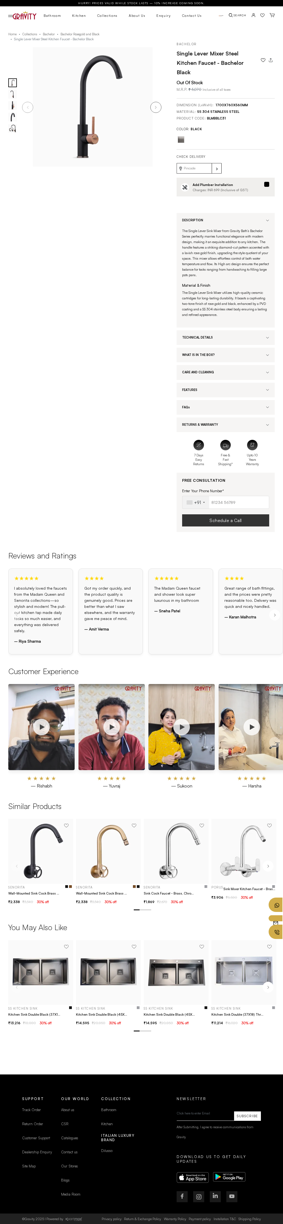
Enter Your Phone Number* (203, 491)
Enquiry (163, 16)
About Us (137, 16)
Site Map (29, 1166)
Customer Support (36, 1138)
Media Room (70, 1194)
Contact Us (192, 16)
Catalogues (69, 1138)
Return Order (32, 1124)
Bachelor (49, 34)
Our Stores (69, 1166)
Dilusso (106, 1150)
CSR (65, 1124)
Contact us (69, 1152)
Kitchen (79, 16)
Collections (107, 16)
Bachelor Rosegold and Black (80, 34)
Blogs (65, 1180)
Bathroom (52, 16)
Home (12, 34)
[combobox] (195, 502)
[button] (155, 107)
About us (67, 1110)
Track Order (31, 1110)
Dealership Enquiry (37, 1152)
